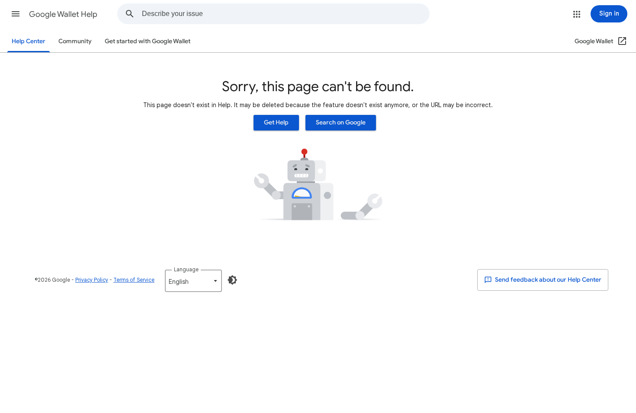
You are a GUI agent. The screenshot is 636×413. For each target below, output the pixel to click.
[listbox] (193, 281)
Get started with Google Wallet (147, 41)
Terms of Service (133, 279)
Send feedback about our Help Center (547, 279)
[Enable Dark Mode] (232, 280)
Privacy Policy (91, 279)
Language (186, 269)
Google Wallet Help (63, 14)
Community (75, 41)
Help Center (28, 41)
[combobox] (285, 14)
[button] (15, 13)
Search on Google (341, 122)
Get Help (276, 122)
